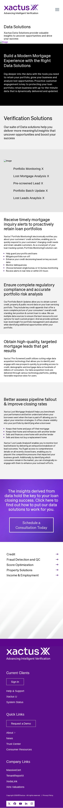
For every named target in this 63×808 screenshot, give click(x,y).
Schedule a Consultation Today (31, 525)
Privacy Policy (48, 795)
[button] (57, 10)
